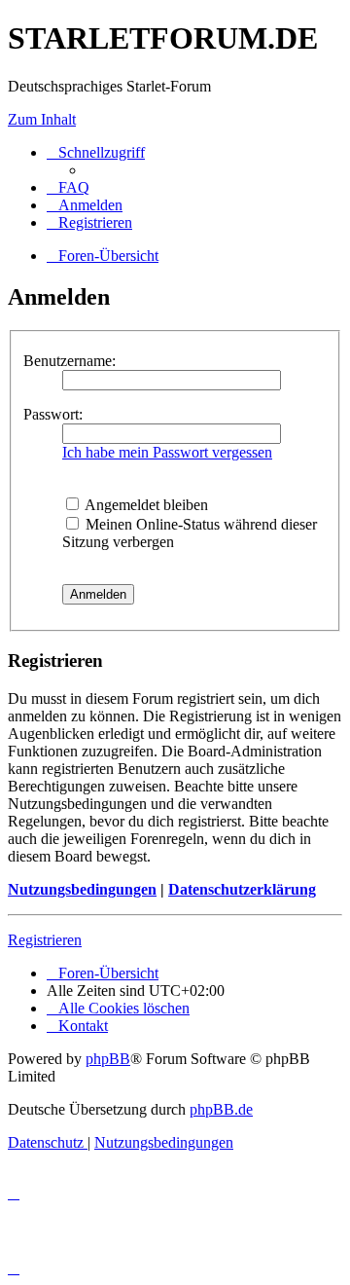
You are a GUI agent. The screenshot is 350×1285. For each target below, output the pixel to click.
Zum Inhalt (42, 119)
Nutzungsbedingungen (82, 889)
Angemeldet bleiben (145, 504)
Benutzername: (69, 360)
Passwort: (53, 414)
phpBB (108, 1058)
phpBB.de (221, 1109)
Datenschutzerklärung (242, 889)
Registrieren (45, 940)
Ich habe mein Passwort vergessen (167, 452)
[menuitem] (68, 187)
